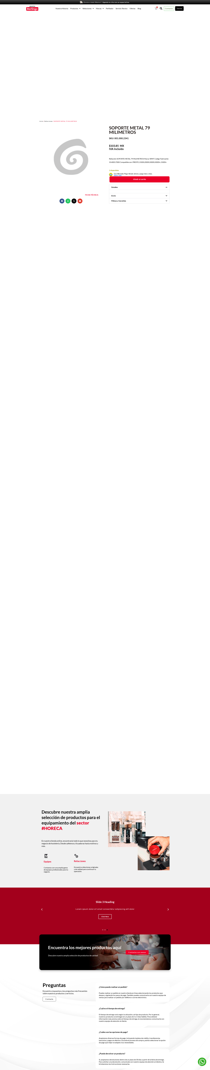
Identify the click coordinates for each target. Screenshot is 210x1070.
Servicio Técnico (121, 8)
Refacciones (87, 8)
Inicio (41, 121)
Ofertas (132, 8)
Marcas (99, 8)
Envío (113, 196)
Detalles (114, 187)
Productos (74, 8)
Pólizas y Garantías (118, 201)
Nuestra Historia (62, 8)
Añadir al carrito (139, 179)
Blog (139, 8)
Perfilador (109, 8)
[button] (62, 201)
